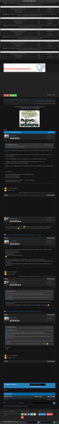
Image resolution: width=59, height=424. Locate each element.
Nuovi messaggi (51, 100)
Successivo (13, 384)
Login (6, 95)
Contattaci (42, 414)
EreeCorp (16, 421)
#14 (54, 287)
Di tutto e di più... (14, 99)
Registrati (13, 95)
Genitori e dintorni (24, 99)
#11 (54, 141)
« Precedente (10, 129)
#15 (54, 323)
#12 (54, 224)
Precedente (7, 384)
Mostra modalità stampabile (10, 402)
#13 (54, 246)
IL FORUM (6, 99)
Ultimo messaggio (46, 398)
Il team (50, 414)
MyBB (9, 421)
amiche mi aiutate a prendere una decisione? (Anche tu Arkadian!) (18, 398)
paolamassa (6, 399)
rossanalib (12, 218)
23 (35, 398)
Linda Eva (12, 135)
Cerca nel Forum (41, 100)
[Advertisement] (29, 83)
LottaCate (53, 398)
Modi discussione (51, 132)
